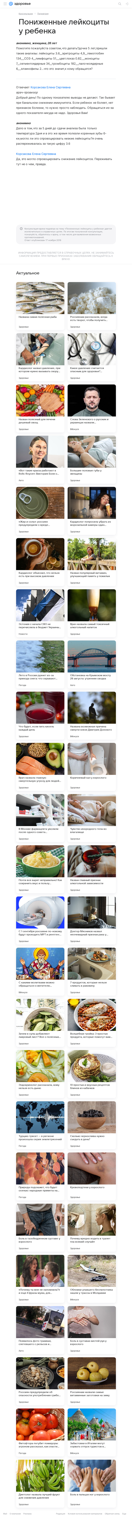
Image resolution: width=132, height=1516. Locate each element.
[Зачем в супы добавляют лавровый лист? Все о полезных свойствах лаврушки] (40, 1023)
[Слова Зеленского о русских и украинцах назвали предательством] (92, 408)
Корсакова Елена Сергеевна (51, 87)
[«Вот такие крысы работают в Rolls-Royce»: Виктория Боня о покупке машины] (40, 460)
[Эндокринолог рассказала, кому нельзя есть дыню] (40, 1074)
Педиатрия (42, 13)
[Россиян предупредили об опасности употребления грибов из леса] (40, 1381)
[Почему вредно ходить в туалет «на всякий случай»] (92, 1228)
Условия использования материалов (85, 1513)
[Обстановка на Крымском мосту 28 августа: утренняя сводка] (92, 664)
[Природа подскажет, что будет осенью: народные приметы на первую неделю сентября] (40, 1176)
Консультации (26, 13)
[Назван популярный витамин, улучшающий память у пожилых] (92, 562)
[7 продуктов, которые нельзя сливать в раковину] (92, 972)
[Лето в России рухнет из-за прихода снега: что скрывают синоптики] (40, 664)
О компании (15, 1513)
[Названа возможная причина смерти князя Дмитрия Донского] (92, 716)
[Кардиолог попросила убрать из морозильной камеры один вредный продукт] (92, 511)
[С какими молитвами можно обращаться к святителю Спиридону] (40, 972)
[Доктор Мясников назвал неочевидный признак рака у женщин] (92, 920)
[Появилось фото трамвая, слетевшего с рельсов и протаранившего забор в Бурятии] (40, 1330)
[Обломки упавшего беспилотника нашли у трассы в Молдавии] (92, 1279)
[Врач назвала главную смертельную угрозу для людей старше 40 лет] (40, 767)
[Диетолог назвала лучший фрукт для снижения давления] (40, 1484)
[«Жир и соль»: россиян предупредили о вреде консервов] (40, 511)
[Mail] (11, 4)
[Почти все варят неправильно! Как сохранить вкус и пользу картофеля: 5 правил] (40, 869)
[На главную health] (22, 4)
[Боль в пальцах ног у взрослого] (92, 1484)
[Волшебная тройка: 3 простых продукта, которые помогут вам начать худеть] (92, 1023)
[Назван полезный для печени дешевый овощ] (40, 408)
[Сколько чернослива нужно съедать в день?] (92, 1125)
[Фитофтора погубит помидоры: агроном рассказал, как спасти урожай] (40, 1432)
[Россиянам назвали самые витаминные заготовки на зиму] (92, 1381)
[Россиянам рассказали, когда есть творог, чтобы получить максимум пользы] (92, 306)
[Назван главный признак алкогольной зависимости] (92, 869)
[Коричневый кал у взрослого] (92, 767)
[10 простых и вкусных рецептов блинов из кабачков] (92, 1074)
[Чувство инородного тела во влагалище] (92, 818)
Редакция (60, 1513)
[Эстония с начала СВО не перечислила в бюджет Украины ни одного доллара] (40, 613)
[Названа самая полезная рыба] (40, 306)
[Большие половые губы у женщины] (92, 460)
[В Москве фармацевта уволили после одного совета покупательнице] (40, 818)
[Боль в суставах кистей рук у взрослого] (92, 1330)
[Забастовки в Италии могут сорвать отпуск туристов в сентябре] (92, 1432)
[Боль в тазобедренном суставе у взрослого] (40, 1228)
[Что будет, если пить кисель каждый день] (40, 716)
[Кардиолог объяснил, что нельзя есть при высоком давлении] (40, 562)
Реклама (27, 1513)
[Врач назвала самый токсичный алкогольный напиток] (92, 613)
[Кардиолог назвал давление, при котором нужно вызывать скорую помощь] (40, 357)
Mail (5, 1513)
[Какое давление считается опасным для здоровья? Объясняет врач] (92, 357)
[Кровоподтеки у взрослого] (92, 1176)
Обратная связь (112, 1513)
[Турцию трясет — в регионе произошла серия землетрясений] (40, 1125)
